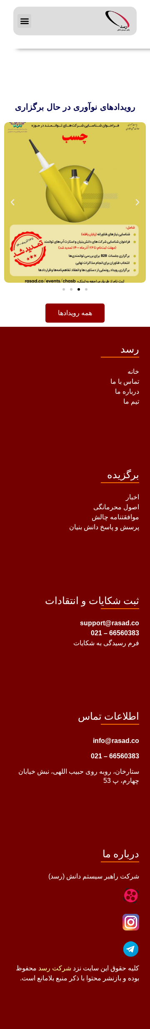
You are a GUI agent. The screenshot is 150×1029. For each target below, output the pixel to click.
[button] (24, 21)
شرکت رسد (54, 968)
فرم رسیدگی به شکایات (106, 643)
